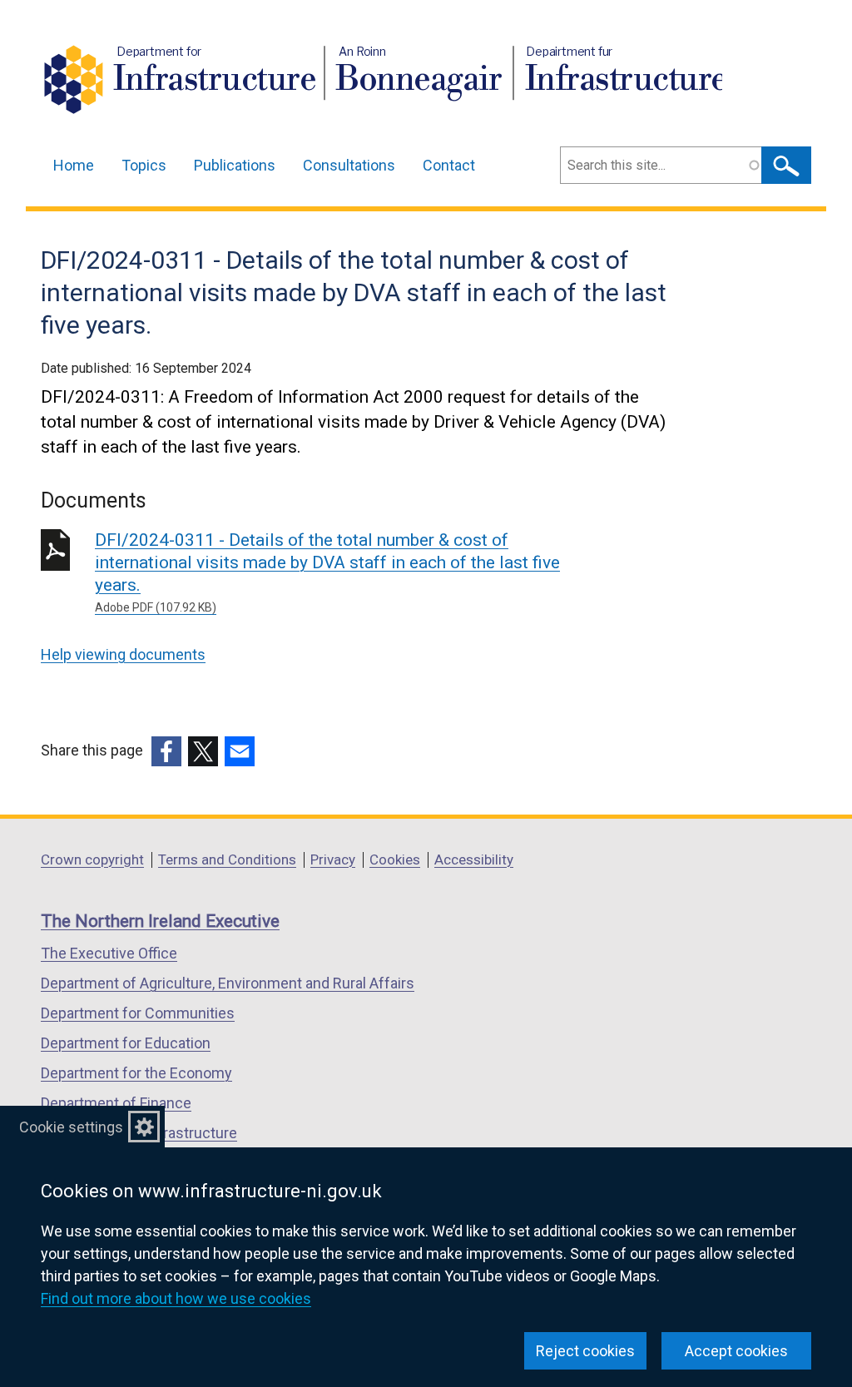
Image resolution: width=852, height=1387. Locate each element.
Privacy (332, 859)
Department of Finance (116, 1103)
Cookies (394, 859)
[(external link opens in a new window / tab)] (166, 751)
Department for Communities (138, 1013)
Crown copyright (92, 859)
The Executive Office (109, 953)
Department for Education (126, 1043)
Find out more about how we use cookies (176, 1298)
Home (73, 165)
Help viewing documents (123, 654)
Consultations (349, 165)
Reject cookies (585, 1351)
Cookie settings (71, 1127)
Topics (143, 165)
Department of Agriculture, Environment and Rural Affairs (227, 983)
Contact (449, 165)
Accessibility (473, 859)
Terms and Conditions (227, 859)
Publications (234, 165)
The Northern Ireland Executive (160, 921)
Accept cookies (736, 1351)
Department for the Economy (136, 1073)
